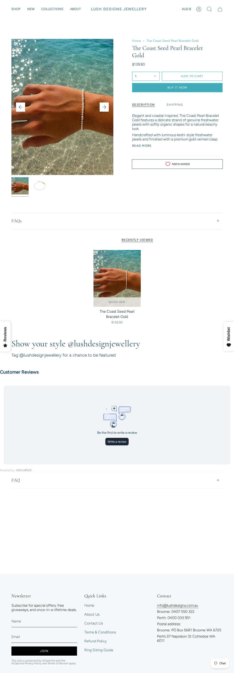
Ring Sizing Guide (98, 650)
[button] (16, 9)
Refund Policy (95, 641)
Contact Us (93, 623)
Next (104, 107)
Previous (20, 107)
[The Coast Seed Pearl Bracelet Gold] (117, 278)
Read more (142, 145)
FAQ (15, 480)
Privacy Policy (33, 663)
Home (136, 41)
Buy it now (177, 87)
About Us (91, 614)
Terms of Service (58, 663)
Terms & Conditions (100, 632)
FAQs (16, 220)
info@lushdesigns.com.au (177, 605)
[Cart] (220, 9)
